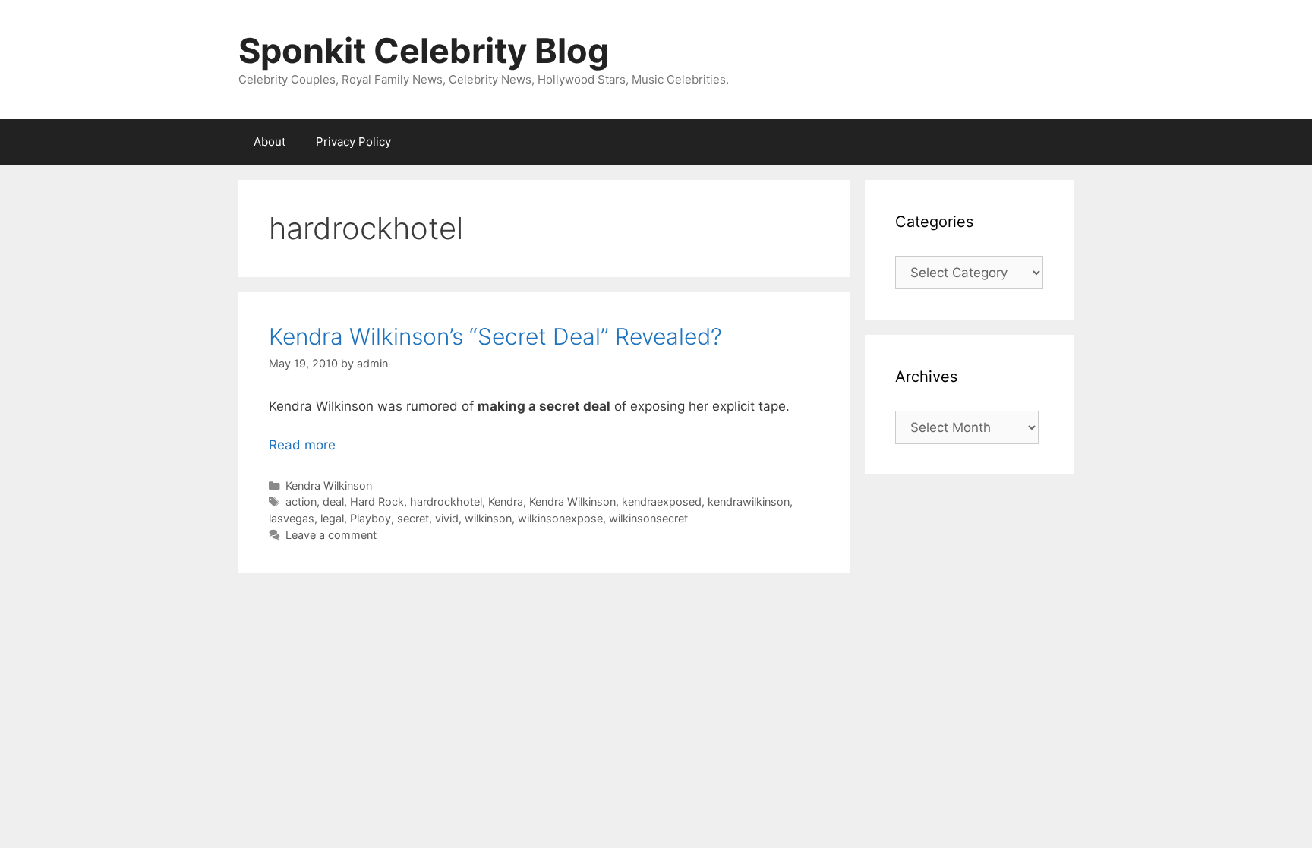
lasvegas (291, 518)
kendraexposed (662, 501)
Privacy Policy (353, 141)
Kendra (505, 501)
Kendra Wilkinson (328, 485)
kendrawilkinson (749, 501)
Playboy (370, 518)
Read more (302, 444)
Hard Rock (377, 501)
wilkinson (488, 518)
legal (332, 518)
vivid (447, 518)
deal (333, 501)
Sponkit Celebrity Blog (424, 50)
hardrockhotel (446, 501)
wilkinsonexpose (560, 518)
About (269, 141)
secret (413, 518)
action (301, 501)
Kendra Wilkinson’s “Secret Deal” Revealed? (495, 336)
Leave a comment (331, 534)
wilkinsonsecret (648, 518)
